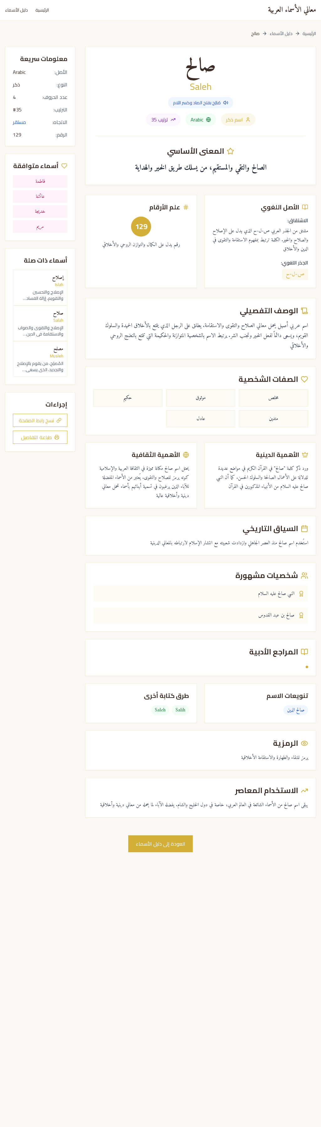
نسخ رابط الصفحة (36, 420)
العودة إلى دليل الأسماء (160, 843)
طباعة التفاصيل (36, 437)
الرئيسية (42, 10)
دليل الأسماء (16, 10)
